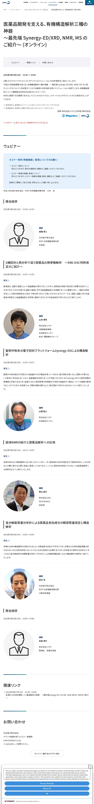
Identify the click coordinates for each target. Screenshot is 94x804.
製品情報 (26, 2)
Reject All (47, 788)
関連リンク (31, 62)
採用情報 (81, 2)
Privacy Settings (47, 783)
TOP (4, 10)
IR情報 (66, 2)
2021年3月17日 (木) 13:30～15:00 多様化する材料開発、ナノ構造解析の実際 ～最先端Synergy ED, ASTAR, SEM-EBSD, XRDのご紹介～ (47, 695)
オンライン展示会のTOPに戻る (47, 753)
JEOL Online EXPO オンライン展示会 (36, 10)
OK (47, 793)
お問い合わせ (47, 62)
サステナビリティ (73, 2)
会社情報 (61, 2)
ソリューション (43, 2)
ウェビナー (15, 62)
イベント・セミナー (52, 2)
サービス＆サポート (34, 2)
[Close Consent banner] (90, 766)
